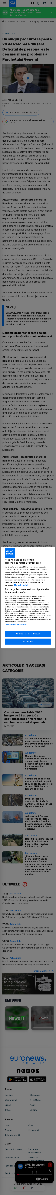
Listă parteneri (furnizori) (16, 624)
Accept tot (28, 641)
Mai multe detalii (21, 585)
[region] (28, 597)
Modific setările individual (28, 634)
